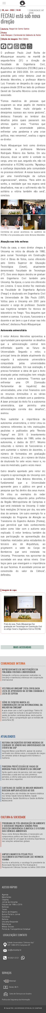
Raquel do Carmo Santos (19, 29)
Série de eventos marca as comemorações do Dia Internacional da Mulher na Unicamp (22, 705)
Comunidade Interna (13, 663)
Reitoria (5, 919)
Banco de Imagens (10, 912)
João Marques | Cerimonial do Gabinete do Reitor (21, 35)
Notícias (5, 907)
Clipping (5, 899)
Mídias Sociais (8, 926)
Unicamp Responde (10, 922)
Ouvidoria (6, 917)
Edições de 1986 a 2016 (12, 904)
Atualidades (8, 736)
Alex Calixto (23, 39)
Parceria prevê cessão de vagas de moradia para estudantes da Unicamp (21, 767)
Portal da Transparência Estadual (16, 929)
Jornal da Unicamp (10, 902)
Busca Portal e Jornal (11, 914)
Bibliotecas (6, 924)
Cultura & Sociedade (13, 817)
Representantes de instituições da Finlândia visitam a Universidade (20, 670)
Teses (4, 909)
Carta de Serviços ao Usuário (20, 994)
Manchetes (6, 897)
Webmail (12, 981)
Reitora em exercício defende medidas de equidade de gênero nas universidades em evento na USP (23, 745)
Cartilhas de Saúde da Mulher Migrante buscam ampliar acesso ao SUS (22, 789)
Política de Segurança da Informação (16, 1000)
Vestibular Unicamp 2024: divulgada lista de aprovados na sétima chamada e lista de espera (23, 691)
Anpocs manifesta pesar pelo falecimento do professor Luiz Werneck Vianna (22, 857)
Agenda (5, 895)
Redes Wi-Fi (13, 987)
